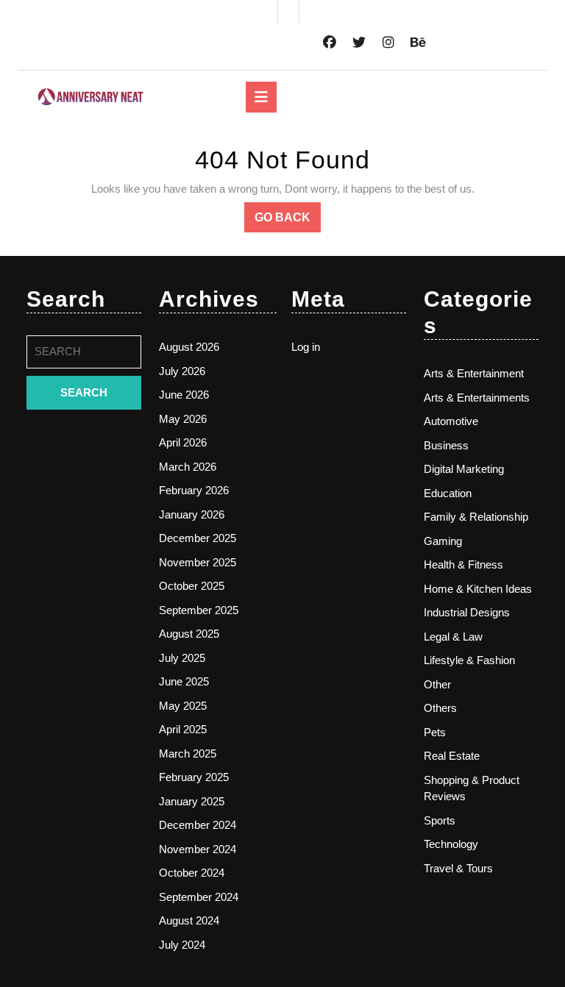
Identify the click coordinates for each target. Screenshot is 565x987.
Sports (439, 820)
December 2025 (197, 538)
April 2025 (183, 729)
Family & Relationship (476, 516)
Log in (305, 347)
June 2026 (184, 394)
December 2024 (197, 825)
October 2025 (191, 586)
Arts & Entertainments (477, 397)
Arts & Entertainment (474, 373)
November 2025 (197, 562)
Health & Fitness (463, 564)
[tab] (261, 97)
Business (446, 445)
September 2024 (198, 897)
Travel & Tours (458, 868)
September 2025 (198, 610)
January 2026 (191, 514)
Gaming (443, 541)
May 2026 (183, 419)
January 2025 (191, 801)
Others (440, 708)
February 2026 (194, 490)
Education (448, 493)
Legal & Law (453, 636)
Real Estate (452, 755)
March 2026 (187, 466)
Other (437, 684)
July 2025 (182, 658)
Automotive (451, 421)
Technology (451, 844)
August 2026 (189, 347)
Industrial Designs (467, 612)
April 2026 (183, 442)
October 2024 (191, 872)
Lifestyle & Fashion (469, 660)
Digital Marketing (464, 469)
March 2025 (187, 753)
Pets (435, 732)
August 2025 (189, 633)
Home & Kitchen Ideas (478, 588)
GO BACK (288, 221)
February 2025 (194, 777)
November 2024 (197, 849)
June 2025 (184, 681)
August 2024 (189, 920)
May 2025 (183, 705)
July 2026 (182, 371)
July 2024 (182, 944)
